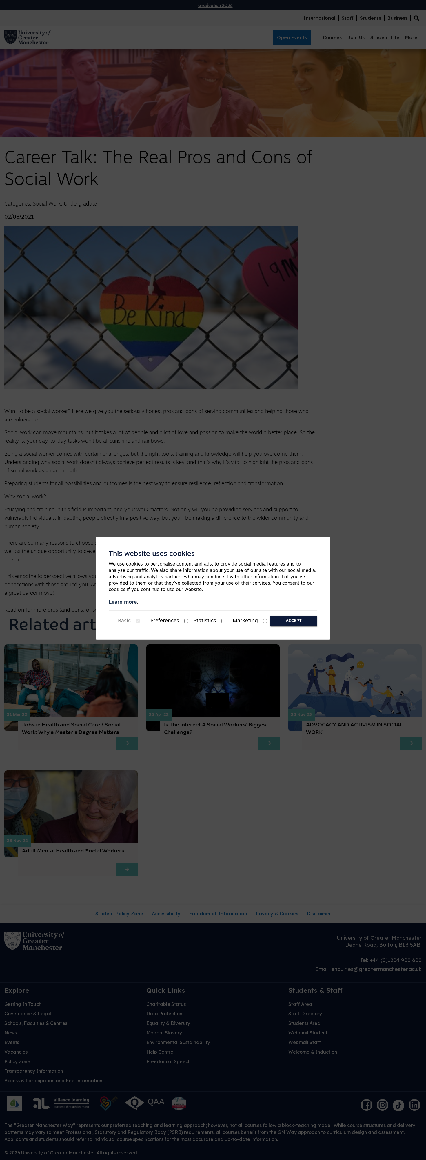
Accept (294, 621)
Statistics (205, 621)
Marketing (245, 621)
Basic (124, 621)
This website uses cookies (152, 554)
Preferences (164, 621)
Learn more (123, 602)
